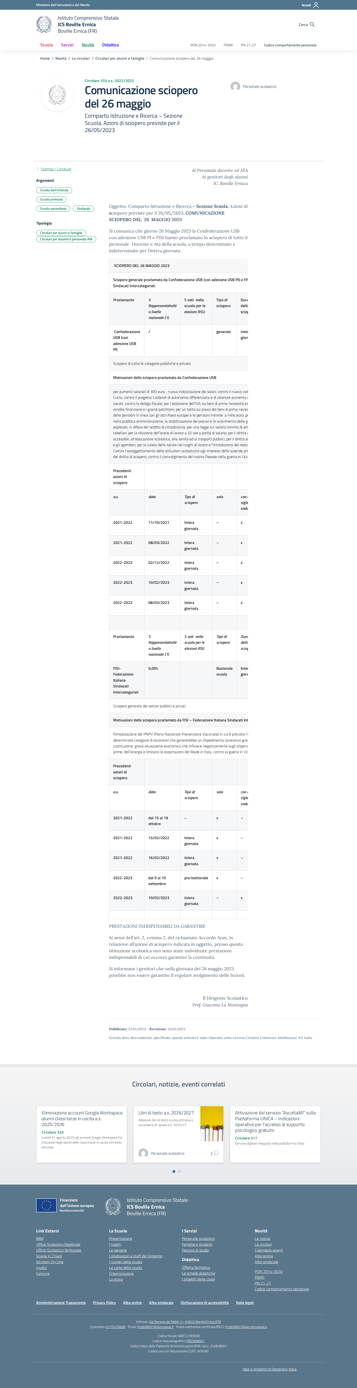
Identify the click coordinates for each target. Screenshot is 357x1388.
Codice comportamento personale (290, 45)
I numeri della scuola (125, 1262)
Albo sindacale (266, 1262)
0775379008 (115, 1326)
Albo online (264, 1256)
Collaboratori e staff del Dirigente (135, 1256)
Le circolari (263, 1244)
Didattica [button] (110, 45)
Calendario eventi (269, 1250)
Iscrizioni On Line (49, 1262)
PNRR (228, 45)
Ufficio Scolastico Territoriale (58, 1250)
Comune (43, 1273)
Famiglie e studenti (197, 1244)
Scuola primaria (51, 199)
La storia (116, 1279)
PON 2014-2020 (202, 45)
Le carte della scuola (125, 1268)
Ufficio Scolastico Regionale (58, 1244)
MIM (39, 1238)
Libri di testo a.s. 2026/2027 (166, 1112)
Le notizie (262, 1238)
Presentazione (120, 1238)
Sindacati (83, 208)
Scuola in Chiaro (49, 1256)
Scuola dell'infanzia (54, 189)
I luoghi (115, 1244)
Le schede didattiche (198, 1273)
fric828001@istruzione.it (155, 1326)
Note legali (245, 1302)
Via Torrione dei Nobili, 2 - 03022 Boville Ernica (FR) (185, 1321)
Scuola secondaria (53, 208)
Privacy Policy (104, 1302)
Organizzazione (121, 1273)
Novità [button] (88, 45)
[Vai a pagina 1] (173, 1171)
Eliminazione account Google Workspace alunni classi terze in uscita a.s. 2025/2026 (82, 1118)
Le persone (118, 1250)
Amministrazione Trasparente (61, 1302)
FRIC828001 (195, 1340)
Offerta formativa (196, 1267)
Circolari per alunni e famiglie (61, 232)
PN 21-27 (248, 45)
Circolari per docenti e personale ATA (66, 239)
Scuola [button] (46, 45)
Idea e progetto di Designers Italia (270, 1369)
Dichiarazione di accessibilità (205, 1302)
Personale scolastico (198, 1238)
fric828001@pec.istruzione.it (246, 1326)
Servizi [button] (67, 45)
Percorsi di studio (195, 1250)
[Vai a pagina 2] (179, 1171)
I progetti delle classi (198, 1279)
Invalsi (41, 1268)
